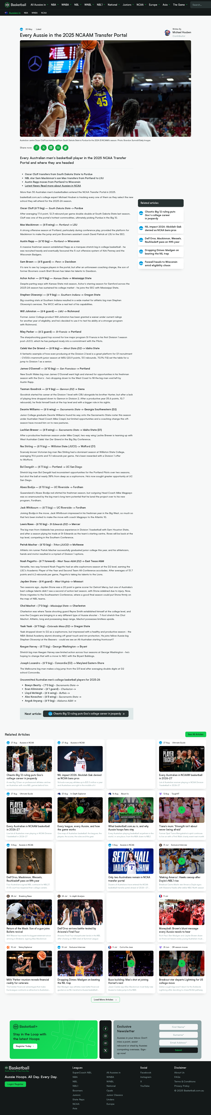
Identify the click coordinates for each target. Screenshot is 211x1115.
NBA (75, 1076)
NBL (75, 1081)
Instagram (145, 1076)
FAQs (177, 1076)
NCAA (76, 1103)
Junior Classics (114, 1095)
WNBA (110, 1076)
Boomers (78, 1090)
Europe (110, 1103)
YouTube (145, 1085)
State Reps (78, 1099)
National (111, 1085)
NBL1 (75, 1085)
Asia (75, 1108)
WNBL (110, 1081)
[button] (55, 1034)
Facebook (145, 1072)
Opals (109, 1090)
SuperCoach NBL (82, 1072)
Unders (110, 1099)
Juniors (76, 1095)
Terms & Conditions (185, 1081)
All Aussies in (113, 1072)
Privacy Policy (181, 1085)
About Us (179, 1072)
